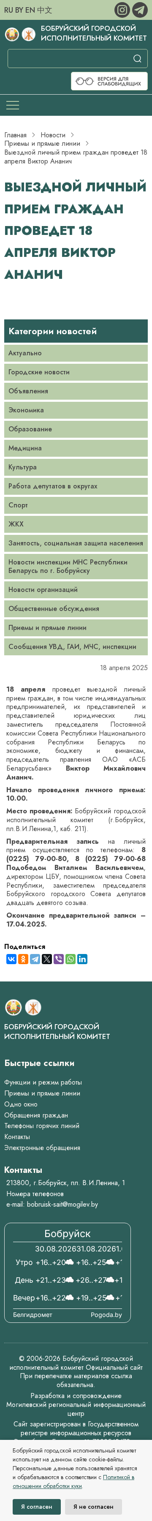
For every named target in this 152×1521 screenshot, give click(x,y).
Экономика (26, 410)
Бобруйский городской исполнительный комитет (94, 33)
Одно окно (21, 1104)
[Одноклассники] (23, 959)
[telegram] (140, 9)
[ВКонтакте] (11, 959)
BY (19, 10)
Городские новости (39, 372)
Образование (30, 429)
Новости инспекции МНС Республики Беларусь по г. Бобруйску (68, 566)
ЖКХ (16, 524)
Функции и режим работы (43, 1082)
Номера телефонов (35, 1194)
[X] (47, 959)
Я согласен (36, 1506)
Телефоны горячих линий (41, 1126)
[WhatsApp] (70, 959)
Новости (53, 135)
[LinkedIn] (82, 959)
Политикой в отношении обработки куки (73, 1481)
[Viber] (59, 959)
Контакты (17, 1137)
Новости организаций (43, 589)
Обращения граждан (36, 1115)
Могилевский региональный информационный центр (76, 1409)
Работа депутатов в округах (52, 486)
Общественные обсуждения (53, 608)
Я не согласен (93, 1506)
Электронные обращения (42, 1148)
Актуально (25, 353)
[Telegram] (35, 959)
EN (30, 10)
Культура (22, 467)
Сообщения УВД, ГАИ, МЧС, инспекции (72, 646)
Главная (15, 135)
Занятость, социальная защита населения (75, 543)
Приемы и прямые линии (42, 143)
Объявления (28, 391)
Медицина (25, 448)
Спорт (18, 505)
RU (8, 10)
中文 (44, 10)
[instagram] (123, 9)
